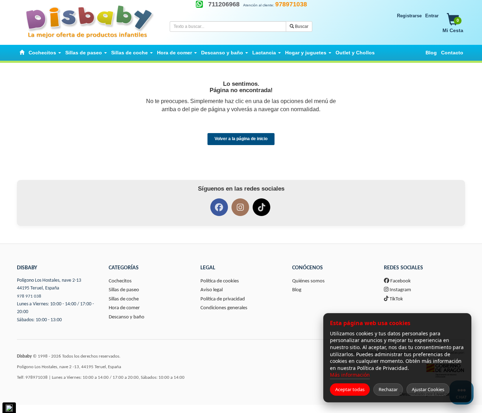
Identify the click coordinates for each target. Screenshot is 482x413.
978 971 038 (29, 296)
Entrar (432, 15)
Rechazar (388, 389)
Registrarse (409, 15)
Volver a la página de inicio (241, 138)
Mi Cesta (452, 25)
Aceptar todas (349, 389)
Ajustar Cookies (428, 389)
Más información (350, 374)
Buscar (301, 26)
